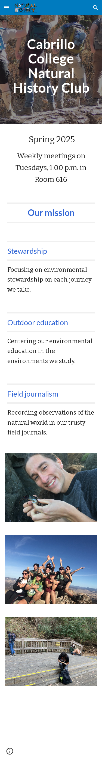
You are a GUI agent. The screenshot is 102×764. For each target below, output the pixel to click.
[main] (51, 65)
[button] (6, 7)
